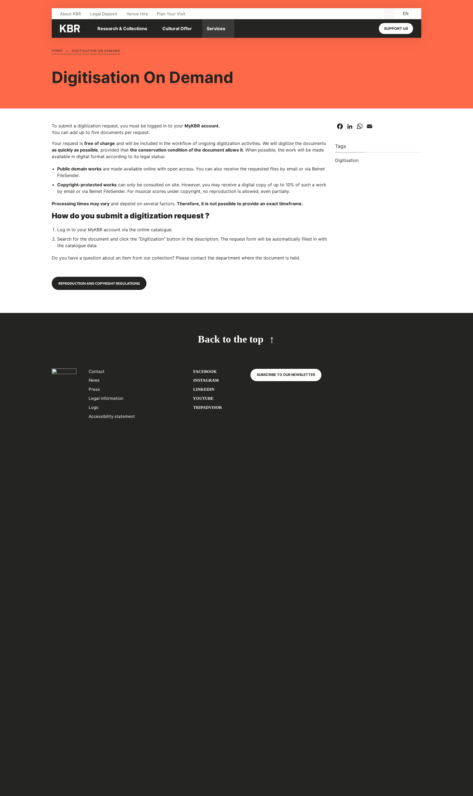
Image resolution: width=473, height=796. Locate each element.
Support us (396, 28)
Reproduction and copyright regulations (99, 283)
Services (216, 28)
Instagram (205, 380)
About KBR (70, 13)
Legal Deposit (103, 13)
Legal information (106, 398)
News (94, 380)
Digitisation (347, 160)
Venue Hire (137, 13)
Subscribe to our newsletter (286, 375)
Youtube (203, 398)
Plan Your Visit (171, 13)
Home (57, 50)
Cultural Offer (177, 28)
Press (94, 389)
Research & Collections (122, 28)
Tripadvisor (207, 407)
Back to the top (231, 339)
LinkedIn (203, 389)
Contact (97, 371)
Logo (94, 407)
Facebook (204, 371)
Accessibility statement (112, 416)
